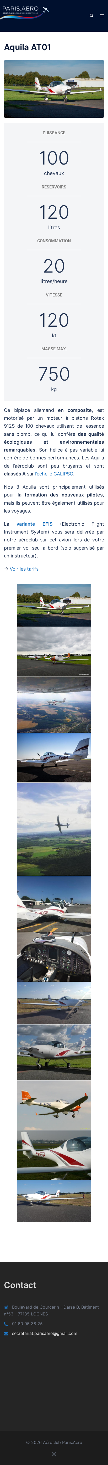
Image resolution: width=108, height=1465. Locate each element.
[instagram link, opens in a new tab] (54, 1453)
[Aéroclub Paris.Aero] (18, 15)
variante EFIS (34, 524)
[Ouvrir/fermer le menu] (102, 15)
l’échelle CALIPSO (54, 474)
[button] (91, 16)
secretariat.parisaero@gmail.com (44, 1333)
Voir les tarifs (24, 569)
